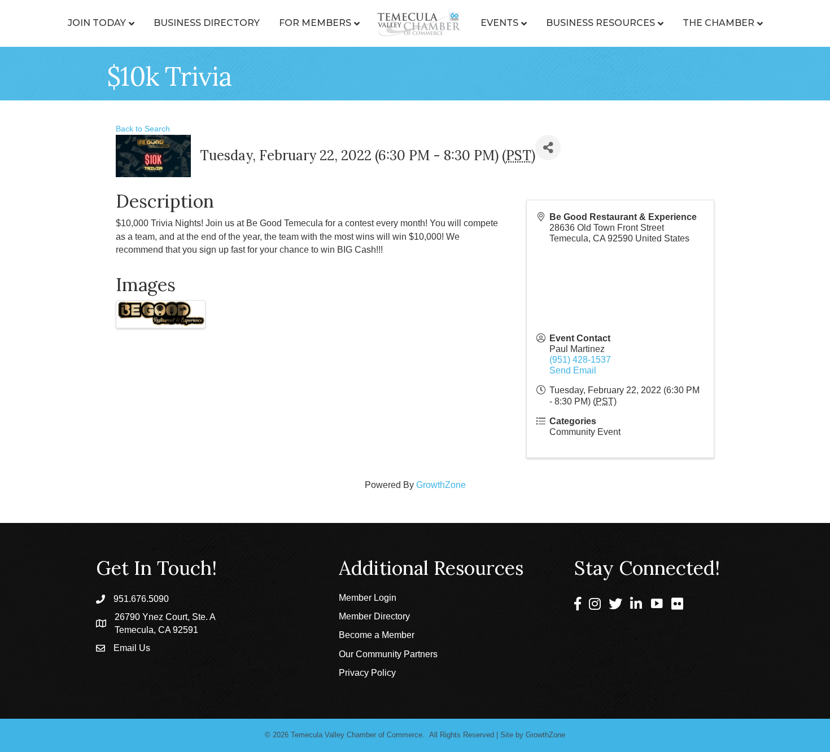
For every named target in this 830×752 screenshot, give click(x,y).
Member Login (367, 598)
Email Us (131, 648)
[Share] (548, 147)
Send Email (572, 370)
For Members (315, 22)
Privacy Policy (367, 673)
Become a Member (376, 635)
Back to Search (143, 128)
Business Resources (600, 22)
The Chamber (718, 22)
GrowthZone (441, 485)
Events (499, 22)
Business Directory (207, 22)
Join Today (97, 22)
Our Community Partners (388, 654)
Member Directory (374, 616)
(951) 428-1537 (580, 359)
